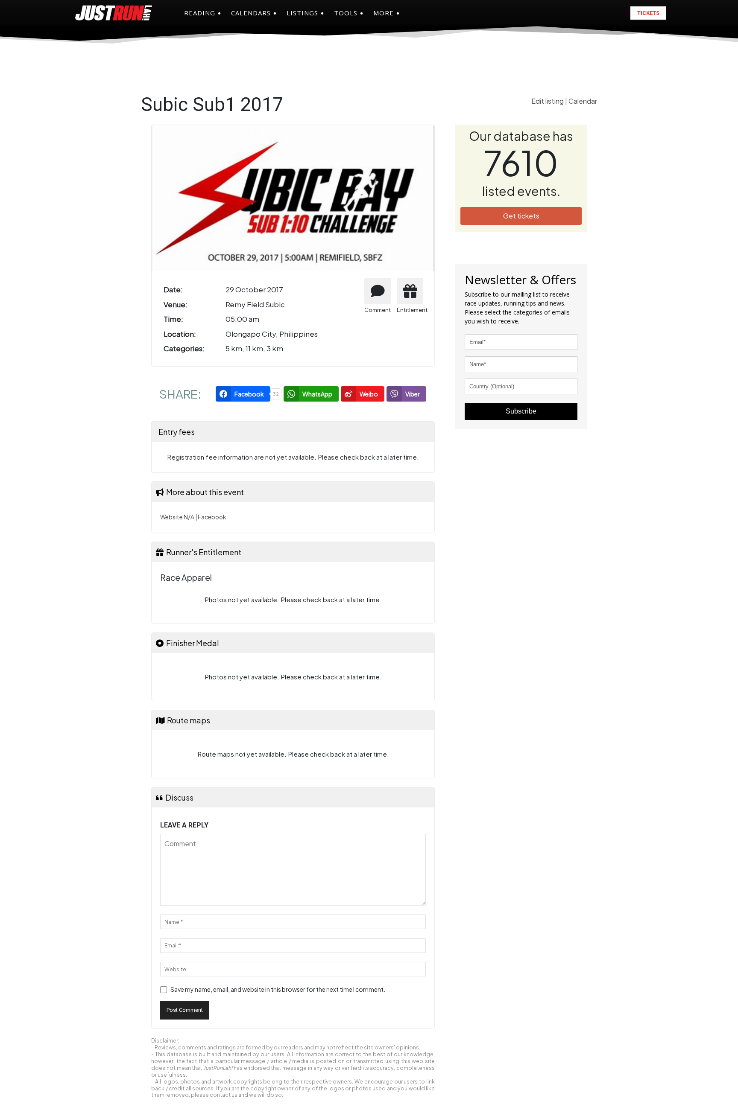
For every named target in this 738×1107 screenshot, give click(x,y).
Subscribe (521, 411)
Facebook (212, 517)
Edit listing (548, 100)
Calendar (582, 100)
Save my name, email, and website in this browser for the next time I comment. (277, 989)
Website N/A (177, 517)
